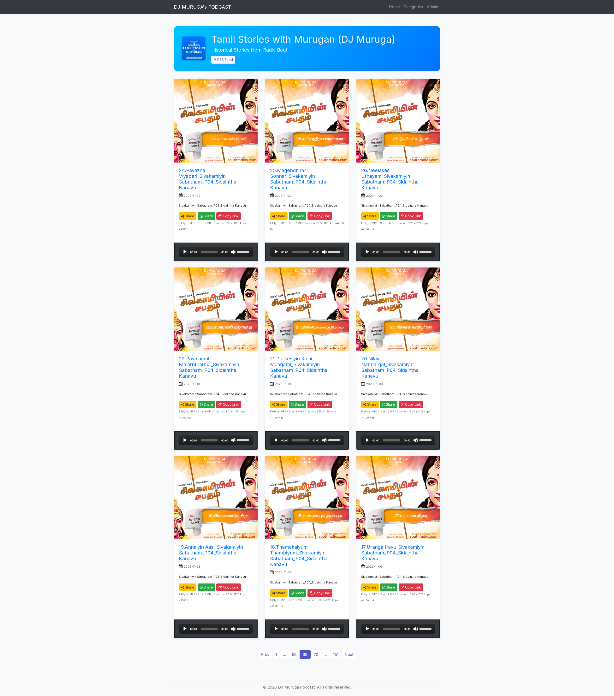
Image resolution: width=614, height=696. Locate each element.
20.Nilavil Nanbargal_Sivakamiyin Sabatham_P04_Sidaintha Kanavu (390, 367)
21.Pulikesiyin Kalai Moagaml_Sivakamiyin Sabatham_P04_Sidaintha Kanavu (298, 367)
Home (394, 6)
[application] (216, 252)
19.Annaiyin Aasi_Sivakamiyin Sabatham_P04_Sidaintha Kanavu (211, 552)
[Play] (185, 252)
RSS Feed (224, 60)
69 (305, 654)
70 (315, 654)
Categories (413, 6)
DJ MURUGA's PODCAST (202, 7)
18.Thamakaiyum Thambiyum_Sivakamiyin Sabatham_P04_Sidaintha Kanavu (298, 555)
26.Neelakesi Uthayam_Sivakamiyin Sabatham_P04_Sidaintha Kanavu (390, 178)
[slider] (244, 251)
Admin (432, 6)
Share (189, 216)
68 (294, 654)
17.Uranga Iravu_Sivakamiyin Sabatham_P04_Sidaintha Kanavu (393, 552)
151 (336, 654)
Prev (265, 654)
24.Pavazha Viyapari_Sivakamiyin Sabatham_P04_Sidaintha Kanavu (207, 178)
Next (349, 654)
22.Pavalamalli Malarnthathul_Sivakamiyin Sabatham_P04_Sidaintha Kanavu (209, 367)
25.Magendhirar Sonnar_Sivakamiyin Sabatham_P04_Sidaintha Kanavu (298, 178)
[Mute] (233, 252)
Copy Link (230, 216)
